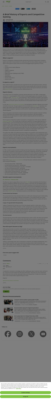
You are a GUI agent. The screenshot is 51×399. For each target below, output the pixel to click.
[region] (25, 390)
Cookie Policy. (18, 388)
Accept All (25, 396)
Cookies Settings (25, 392)
